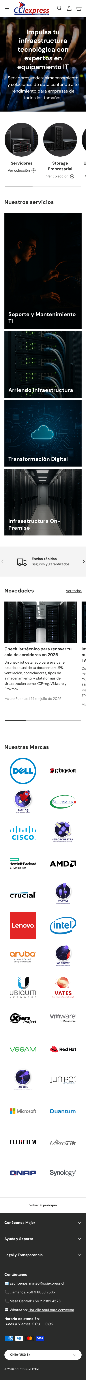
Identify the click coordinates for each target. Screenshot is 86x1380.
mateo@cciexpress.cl (46, 1283)
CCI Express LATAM (27, 1369)
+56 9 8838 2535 (41, 1292)
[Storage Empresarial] (60, 140)
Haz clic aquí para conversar (51, 1310)
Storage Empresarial (60, 166)
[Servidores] (21, 140)
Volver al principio (43, 1205)
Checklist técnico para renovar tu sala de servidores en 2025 (38, 651)
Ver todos (74, 590)
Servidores (21, 163)
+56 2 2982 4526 (47, 1301)
